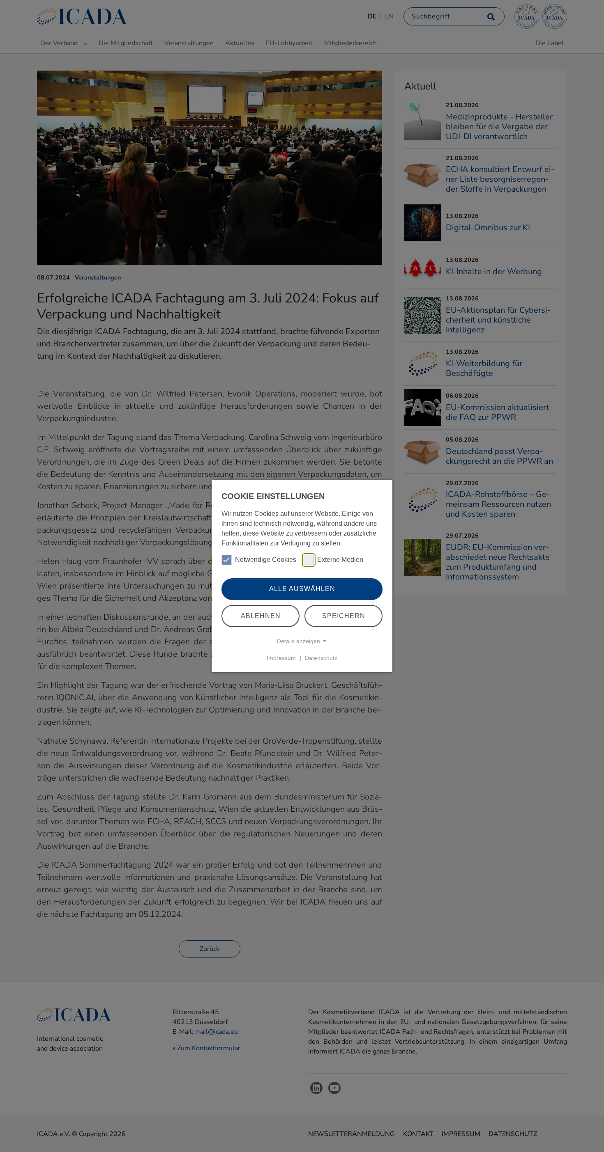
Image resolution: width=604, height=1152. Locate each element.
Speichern (343, 615)
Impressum (281, 658)
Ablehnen (261, 615)
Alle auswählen (302, 588)
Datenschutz (321, 658)
